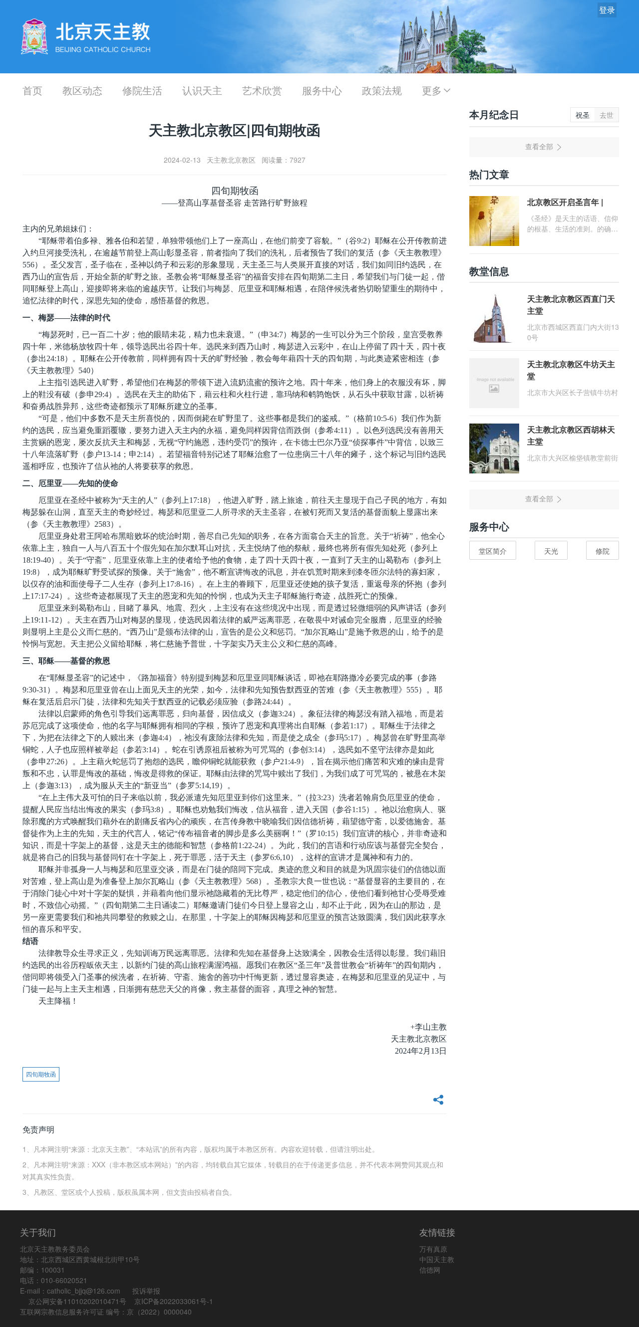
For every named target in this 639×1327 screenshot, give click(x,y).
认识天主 (202, 90)
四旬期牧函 (41, 1074)
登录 (607, 9)
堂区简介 (493, 551)
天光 (551, 551)
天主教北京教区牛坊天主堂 (571, 370)
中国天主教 (436, 1259)
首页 (32, 90)
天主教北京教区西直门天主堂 (571, 304)
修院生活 (142, 90)
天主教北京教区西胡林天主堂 (571, 435)
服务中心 (322, 90)
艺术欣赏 (262, 90)
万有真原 (433, 1249)
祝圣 (583, 115)
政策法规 (382, 90)
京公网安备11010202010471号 (77, 1301)
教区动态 (82, 90)
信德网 (429, 1270)
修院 (603, 551)
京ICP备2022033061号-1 (173, 1301)
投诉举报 (146, 1291)
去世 (607, 115)
